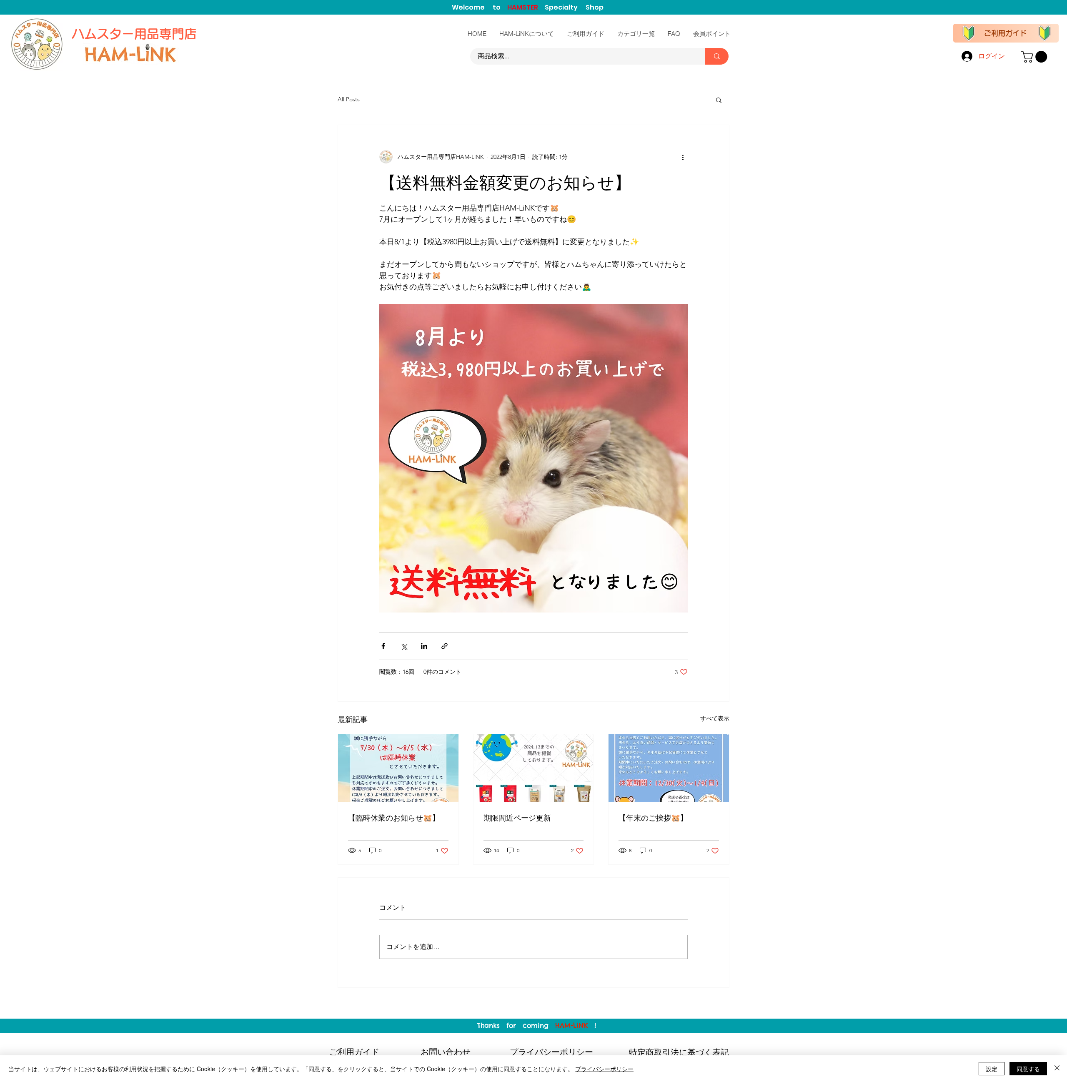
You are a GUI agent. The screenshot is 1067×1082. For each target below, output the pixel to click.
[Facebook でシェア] (383, 646)
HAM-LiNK (571, 1025)
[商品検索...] (717, 56)
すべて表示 (714, 718)
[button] (1035, 57)
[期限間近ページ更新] (533, 768)
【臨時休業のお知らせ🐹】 (394, 818)
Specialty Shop (574, 7)
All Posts (349, 99)
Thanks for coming (516, 1025)
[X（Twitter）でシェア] (404, 646)
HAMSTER (526, 7)
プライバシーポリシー (604, 1068)
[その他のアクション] (683, 157)
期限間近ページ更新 (517, 818)
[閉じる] (1057, 1068)
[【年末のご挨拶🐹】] (669, 768)
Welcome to (479, 7)
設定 (991, 1068)
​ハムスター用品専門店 (136, 34)
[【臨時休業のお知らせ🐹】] (398, 768)
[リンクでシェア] (444, 646)
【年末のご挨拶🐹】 (653, 818)
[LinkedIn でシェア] (424, 646)
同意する (1028, 1068)
